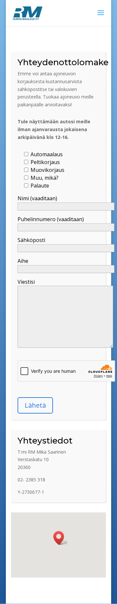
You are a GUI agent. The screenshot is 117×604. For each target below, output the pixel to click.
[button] (61, 538)
